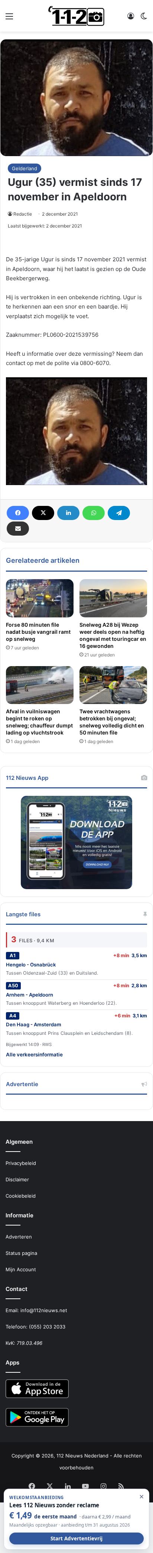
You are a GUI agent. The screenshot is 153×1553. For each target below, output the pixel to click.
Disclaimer (17, 1179)
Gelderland (24, 168)
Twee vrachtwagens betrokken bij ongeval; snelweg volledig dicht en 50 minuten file (111, 722)
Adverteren (19, 1237)
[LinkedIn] (68, 513)
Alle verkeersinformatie (34, 1055)
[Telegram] (119, 513)
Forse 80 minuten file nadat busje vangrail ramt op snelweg (38, 631)
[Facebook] (18, 513)
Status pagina (21, 1253)
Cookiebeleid (21, 1196)
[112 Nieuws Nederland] (76, 15)
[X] (43, 513)
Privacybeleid (21, 1163)
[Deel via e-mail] (18, 529)
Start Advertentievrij (76, 1538)
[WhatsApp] (93, 513)
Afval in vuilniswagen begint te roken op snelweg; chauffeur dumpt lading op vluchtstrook (39, 722)
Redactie (22, 214)
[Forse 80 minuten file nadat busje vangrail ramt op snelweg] (40, 598)
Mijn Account (21, 1269)
